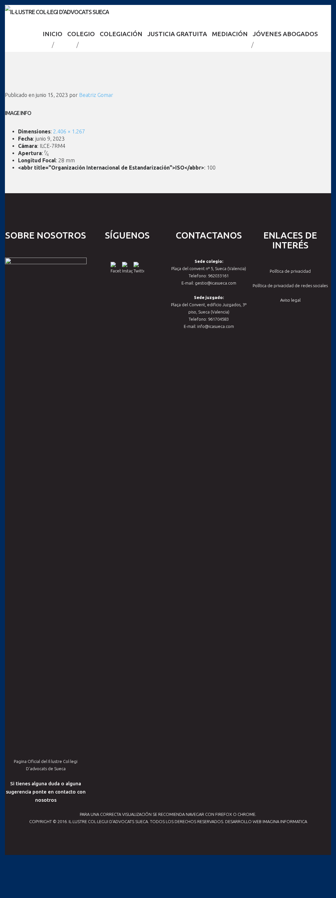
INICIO (52, 33)
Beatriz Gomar (96, 95)
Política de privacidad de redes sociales (290, 285)
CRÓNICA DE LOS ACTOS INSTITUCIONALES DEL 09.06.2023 (165, 44)
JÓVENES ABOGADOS (285, 33)
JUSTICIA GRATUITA (177, 33)
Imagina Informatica (284, 821)
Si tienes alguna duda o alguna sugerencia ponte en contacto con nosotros (46, 792)
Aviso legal (290, 300)
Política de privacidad (290, 271)
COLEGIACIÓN (121, 33)
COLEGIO (81, 33)
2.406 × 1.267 (69, 131)
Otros (65, 44)
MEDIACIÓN (230, 33)
